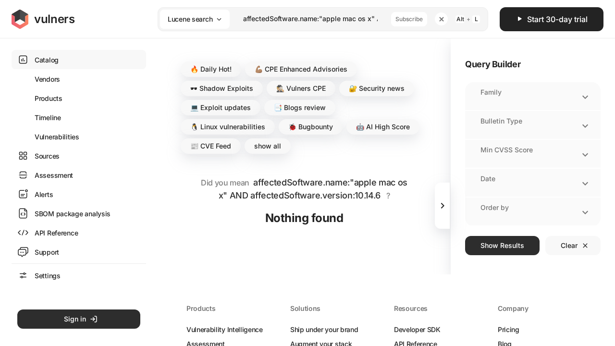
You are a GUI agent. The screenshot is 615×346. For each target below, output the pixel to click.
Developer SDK (417, 329)
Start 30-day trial (557, 19)
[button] (211, 69)
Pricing (508, 329)
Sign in (75, 319)
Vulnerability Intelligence (224, 329)
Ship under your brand (324, 329)
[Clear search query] (441, 18)
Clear (569, 245)
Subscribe (409, 19)
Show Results (502, 245)
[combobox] (310, 19)
